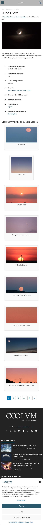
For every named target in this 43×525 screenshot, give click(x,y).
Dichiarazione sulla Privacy (25, 522)
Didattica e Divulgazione (19, 448)
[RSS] (15, 431)
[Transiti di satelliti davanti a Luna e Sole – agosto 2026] (6, 457)
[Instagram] (11, 431)
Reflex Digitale (12, 114)
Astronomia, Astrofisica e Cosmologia (23, 468)
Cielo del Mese (17, 459)
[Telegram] (24, 431)
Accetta (21, 506)
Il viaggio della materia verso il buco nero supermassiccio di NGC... (26, 464)
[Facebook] (7, 431)
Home (3, 9)
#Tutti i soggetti (17, 90)
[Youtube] (36, 431)
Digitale (10, 107)
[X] (32, 431)
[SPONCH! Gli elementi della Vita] (6, 448)
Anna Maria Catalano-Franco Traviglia (14, 17)
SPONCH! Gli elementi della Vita (24, 445)
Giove (28, 90)
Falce (24, 90)
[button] (40, 482)
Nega (21, 512)
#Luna (9, 90)
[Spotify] (19, 431)
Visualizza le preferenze (21, 517)
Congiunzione (9, 9)
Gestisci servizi (21, 500)
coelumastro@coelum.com (25, 427)
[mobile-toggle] (3, 3)
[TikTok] (28, 431)
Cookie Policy (13, 522)
